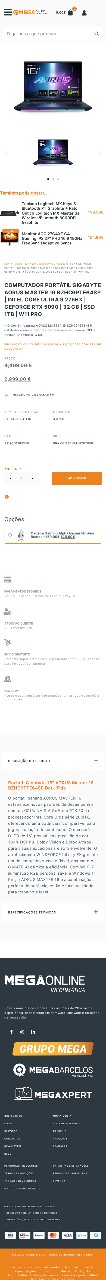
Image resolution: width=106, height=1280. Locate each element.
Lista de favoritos (66, 1123)
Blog (7, 1153)
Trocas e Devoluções (20, 1181)
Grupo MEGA (35, 1254)
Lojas (8, 1123)
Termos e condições (19, 1173)
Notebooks (47, 264)
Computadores (25, 264)
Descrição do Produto (30, 761)
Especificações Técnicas (32, 912)
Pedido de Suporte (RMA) (71, 1173)
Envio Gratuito (17, 654)
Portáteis (64, 264)
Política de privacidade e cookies (29, 1206)
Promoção (44, 395)
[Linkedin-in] (33, 1032)
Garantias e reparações (71, 1165)
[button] (6, 153)
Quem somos (13, 1116)
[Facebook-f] (11, 1032)
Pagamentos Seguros (22, 591)
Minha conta (62, 1116)
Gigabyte (21, 395)
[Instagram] (22, 1032)
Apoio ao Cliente (18, 623)
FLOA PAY (11, 691)
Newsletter (13, 1146)
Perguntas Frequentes (21, 1165)
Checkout (60, 1138)
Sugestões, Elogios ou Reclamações (33, 1219)
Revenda (59, 1181)
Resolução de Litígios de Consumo (32, 1213)
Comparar (60, 1146)
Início (8, 264)
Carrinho (60, 1131)
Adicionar (77, 478)
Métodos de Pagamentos (22, 1188)
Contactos (12, 1138)
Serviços (10, 1131)
